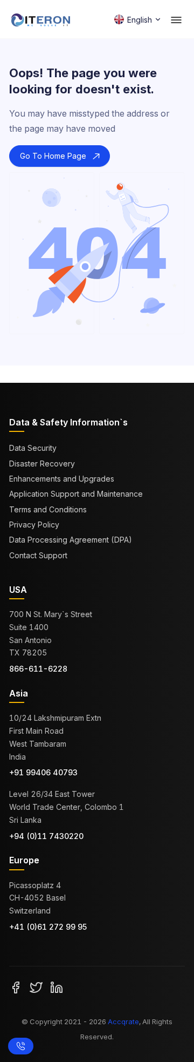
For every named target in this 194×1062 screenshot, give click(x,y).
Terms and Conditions (48, 509)
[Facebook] (15, 987)
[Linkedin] (56, 987)
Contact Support (38, 555)
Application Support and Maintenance (76, 493)
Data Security (33, 447)
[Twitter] (36, 987)
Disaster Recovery (42, 463)
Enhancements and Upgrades (61, 478)
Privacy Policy (34, 524)
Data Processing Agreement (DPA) (70, 539)
